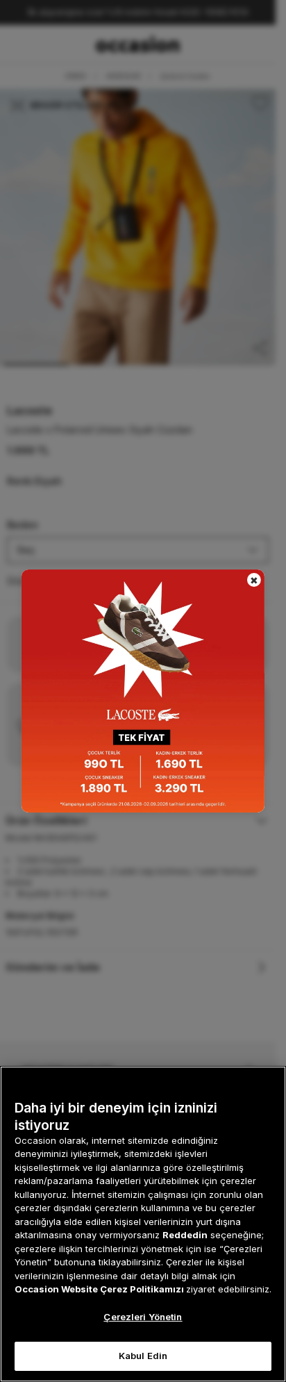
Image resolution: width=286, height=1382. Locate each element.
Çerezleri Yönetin (142, 1316)
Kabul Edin (143, 1355)
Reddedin (185, 1234)
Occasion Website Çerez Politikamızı (100, 1288)
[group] (143, 691)
